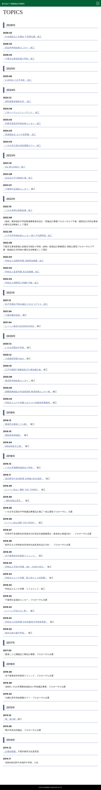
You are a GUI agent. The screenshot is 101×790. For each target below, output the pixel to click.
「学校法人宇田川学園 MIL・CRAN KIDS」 (24, 566)
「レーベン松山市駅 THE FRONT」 (20, 522)
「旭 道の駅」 (10, 719)
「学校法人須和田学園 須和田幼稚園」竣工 (23, 260)
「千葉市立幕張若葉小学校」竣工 (19, 58)
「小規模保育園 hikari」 (14, 358)
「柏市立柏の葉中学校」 (14, 633)
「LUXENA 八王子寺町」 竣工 (17, 80)
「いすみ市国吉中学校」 (14, 347)
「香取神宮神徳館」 (12, 435)
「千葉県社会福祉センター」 (16, 189)
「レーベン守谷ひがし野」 (15, 610)
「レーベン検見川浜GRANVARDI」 (19, 326)
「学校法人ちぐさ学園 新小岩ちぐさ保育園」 (25, 577)
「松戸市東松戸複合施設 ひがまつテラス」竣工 (25, 304)
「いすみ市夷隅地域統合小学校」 (19, 467)
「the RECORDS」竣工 (14, 167)
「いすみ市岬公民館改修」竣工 (17, 210)
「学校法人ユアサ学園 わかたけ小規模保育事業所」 (27, 402)
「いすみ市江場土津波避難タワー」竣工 (22, 145)
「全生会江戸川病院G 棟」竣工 (18, 178)
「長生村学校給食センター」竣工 (19, 47)
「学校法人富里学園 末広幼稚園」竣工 (21, 271)
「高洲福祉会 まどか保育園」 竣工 (19, 134)
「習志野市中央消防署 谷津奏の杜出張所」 (23, 478)
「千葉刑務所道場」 (12, 315)
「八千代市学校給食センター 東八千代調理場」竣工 (27, 235)
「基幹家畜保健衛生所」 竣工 (17, 101)
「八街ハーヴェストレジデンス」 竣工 (21, 112)
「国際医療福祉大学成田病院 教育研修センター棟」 (27, 391)
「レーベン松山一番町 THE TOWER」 (21, 489)
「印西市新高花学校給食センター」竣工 (22, 123)
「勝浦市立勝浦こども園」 (15, 424)
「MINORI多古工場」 (13, 446)
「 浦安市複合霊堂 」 (13, 500)
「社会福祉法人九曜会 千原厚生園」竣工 (22, 36)
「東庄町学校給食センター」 (16, 380)
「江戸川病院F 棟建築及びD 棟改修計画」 (23, 369)
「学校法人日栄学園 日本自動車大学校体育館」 (25, 622)
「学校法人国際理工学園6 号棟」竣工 (21, 282)
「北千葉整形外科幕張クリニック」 (20, 555)
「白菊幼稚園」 (10, 751)
